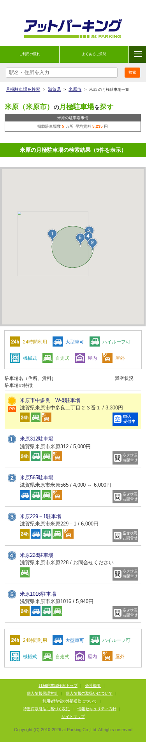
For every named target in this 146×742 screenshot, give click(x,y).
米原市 (75, 89)
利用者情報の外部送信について (69, 701)
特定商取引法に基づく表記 (46, 709)
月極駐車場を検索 (23, 89)
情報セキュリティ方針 (96, 709)
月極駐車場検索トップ (58, 685)
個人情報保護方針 (42, 693)
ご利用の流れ (29, 54)
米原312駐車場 (36, 439)
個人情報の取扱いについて (89, 693)
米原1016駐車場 (38, 594)
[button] (52, 236)
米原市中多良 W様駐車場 (50, 400)
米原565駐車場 (36, 477)
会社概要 (93, 685)
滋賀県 (54, 89)
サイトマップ (73, 716)
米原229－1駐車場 (40, 516)
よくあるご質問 (94, 54)
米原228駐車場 (36, 555)
